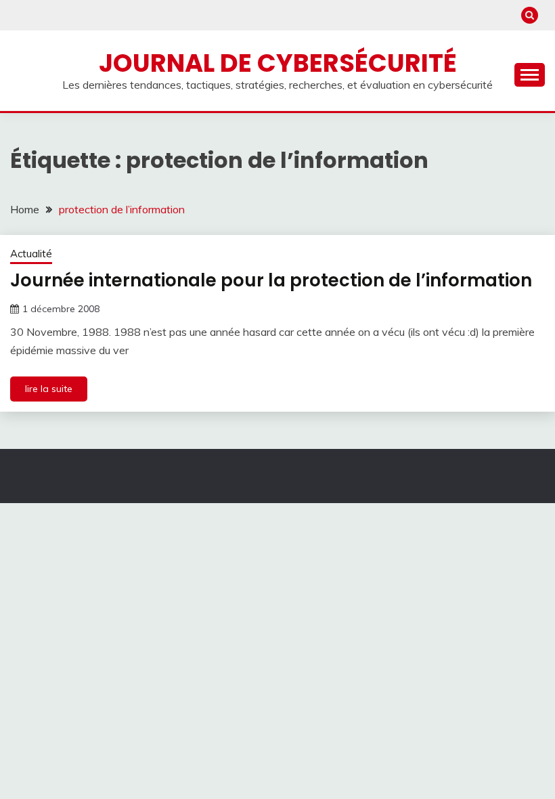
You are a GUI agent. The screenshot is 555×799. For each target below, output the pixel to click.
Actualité (31, 253)
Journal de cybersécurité (278, 63)
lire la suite (48, 389)
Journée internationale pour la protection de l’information (271, 280)
